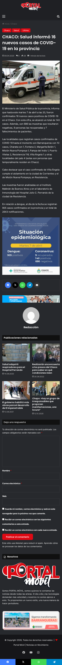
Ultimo (26, 30)
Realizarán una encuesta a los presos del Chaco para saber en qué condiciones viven (46, 368)
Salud (16, 30)
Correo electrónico (12, 483)
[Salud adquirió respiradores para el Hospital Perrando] (16, 352)
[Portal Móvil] (31, 6)
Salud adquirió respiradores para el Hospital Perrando (13, 367)
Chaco (14, 24)
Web (4, 496)
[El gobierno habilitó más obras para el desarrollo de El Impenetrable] (16, 390)
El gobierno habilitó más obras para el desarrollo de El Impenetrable (15, 405)
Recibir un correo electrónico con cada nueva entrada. (31, 530)
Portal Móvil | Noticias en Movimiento (31, 645)
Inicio (6, 24)
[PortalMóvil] (31, 587)
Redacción (31, 327)
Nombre (6, 470)
